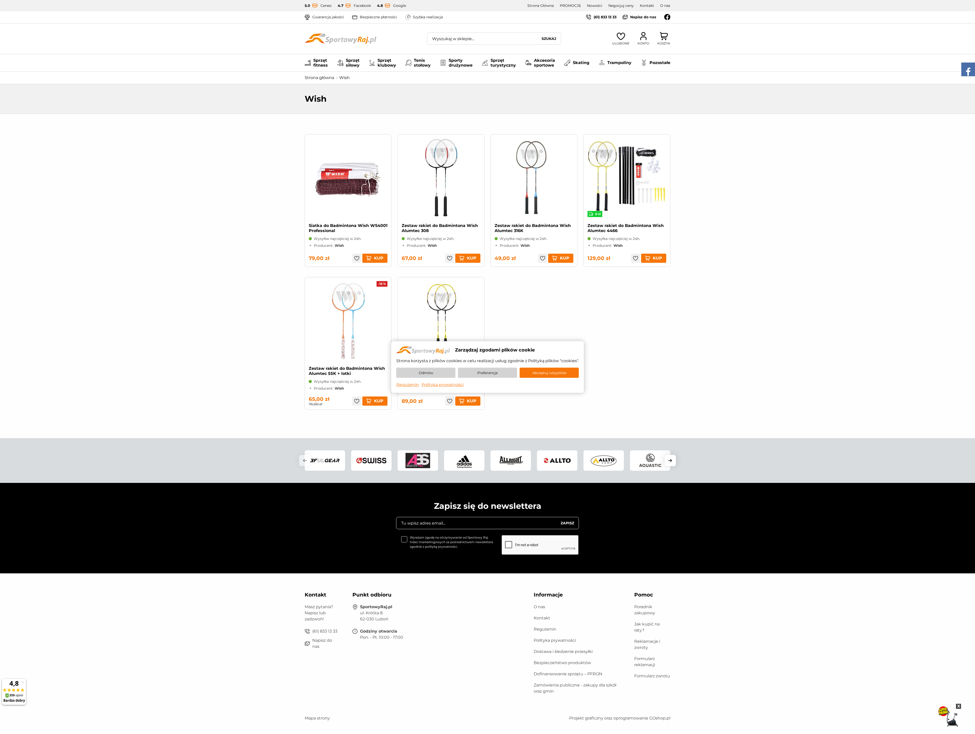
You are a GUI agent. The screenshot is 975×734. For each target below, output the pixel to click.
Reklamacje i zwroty (647, 644)
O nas (665, 5)
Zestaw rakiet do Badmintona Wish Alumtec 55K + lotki (347, 371)
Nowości (594, 5)
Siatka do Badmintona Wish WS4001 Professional (348, 228)
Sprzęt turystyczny (503, 63)
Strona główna (319, 77)
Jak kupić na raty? (647, 627)
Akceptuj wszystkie (549, 372)
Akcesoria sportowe (544, 63)
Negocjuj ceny (621, 5)
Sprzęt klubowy (387, 63)
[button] (304, 460)
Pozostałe (659, 62)
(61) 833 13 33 (605, 17)
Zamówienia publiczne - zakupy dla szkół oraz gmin (575, 688)
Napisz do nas (643, 17)
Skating (581, 62)
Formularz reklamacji (644, 661)
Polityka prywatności (555, 640)
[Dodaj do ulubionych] (356, 258)
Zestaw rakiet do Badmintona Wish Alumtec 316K (533, 228)
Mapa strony (317, 718)
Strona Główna (540, 5)
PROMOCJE (570, 5)
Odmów (426, 372)
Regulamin (545, 629)
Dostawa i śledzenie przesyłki (563, 651)
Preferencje (487, 372)
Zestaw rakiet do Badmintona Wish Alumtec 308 (440, 228)
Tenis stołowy (422, 63)
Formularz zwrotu (652, 676)
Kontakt (647, 5)
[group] (325, 460)
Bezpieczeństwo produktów (562, 662)
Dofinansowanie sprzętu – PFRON (568, 673)
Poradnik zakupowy (644, 609)
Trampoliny (619, 62)
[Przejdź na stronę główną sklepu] (340, 39)
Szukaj (549, 38)
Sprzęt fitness (320, 63)
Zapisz (567, 523)
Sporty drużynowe (461, 63)
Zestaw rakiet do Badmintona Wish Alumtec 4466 (626, 228)
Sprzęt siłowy (353, 63)
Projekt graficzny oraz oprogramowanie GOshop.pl (619, 718)
